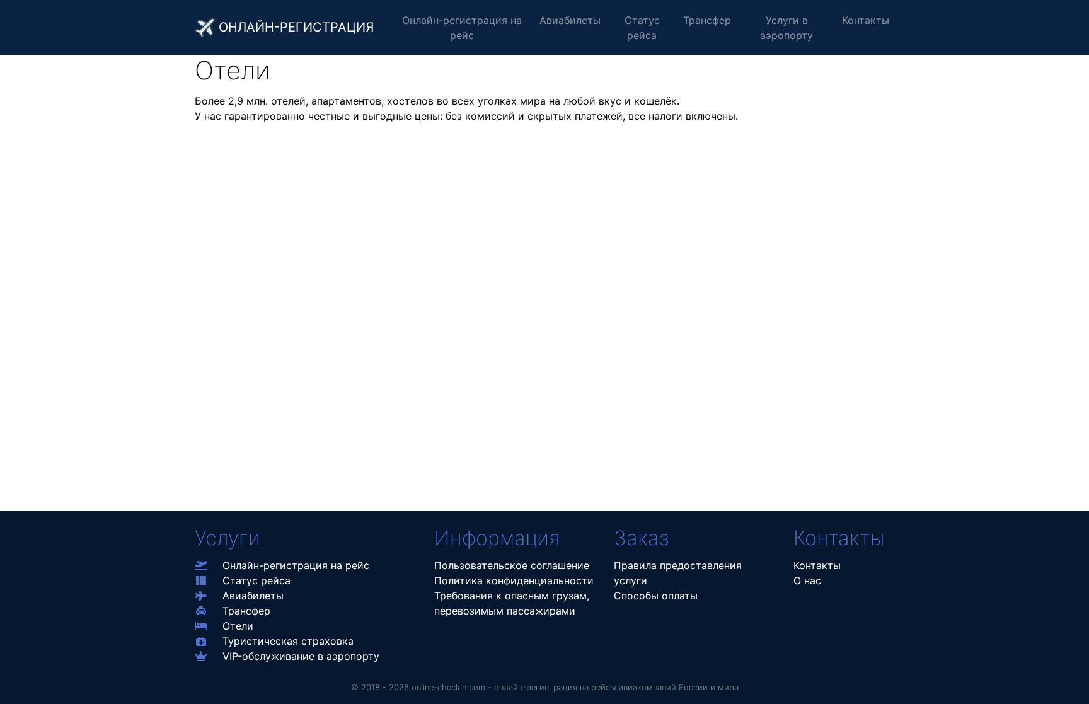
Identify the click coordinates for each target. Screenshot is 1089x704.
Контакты (865, 20)
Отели (237, 626)
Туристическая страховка (288, 641)
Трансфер (707, 20)
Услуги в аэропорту (786, 28)
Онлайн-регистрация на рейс (462, 28)
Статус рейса (642, 28)
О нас (807, 580)
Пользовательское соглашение (511, 565)
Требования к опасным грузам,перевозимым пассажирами (511, 603)
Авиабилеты (570, 20)
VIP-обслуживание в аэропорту (300, 656)
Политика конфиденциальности (514, 580)
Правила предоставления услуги (678, 573)
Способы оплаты (656, 595)
